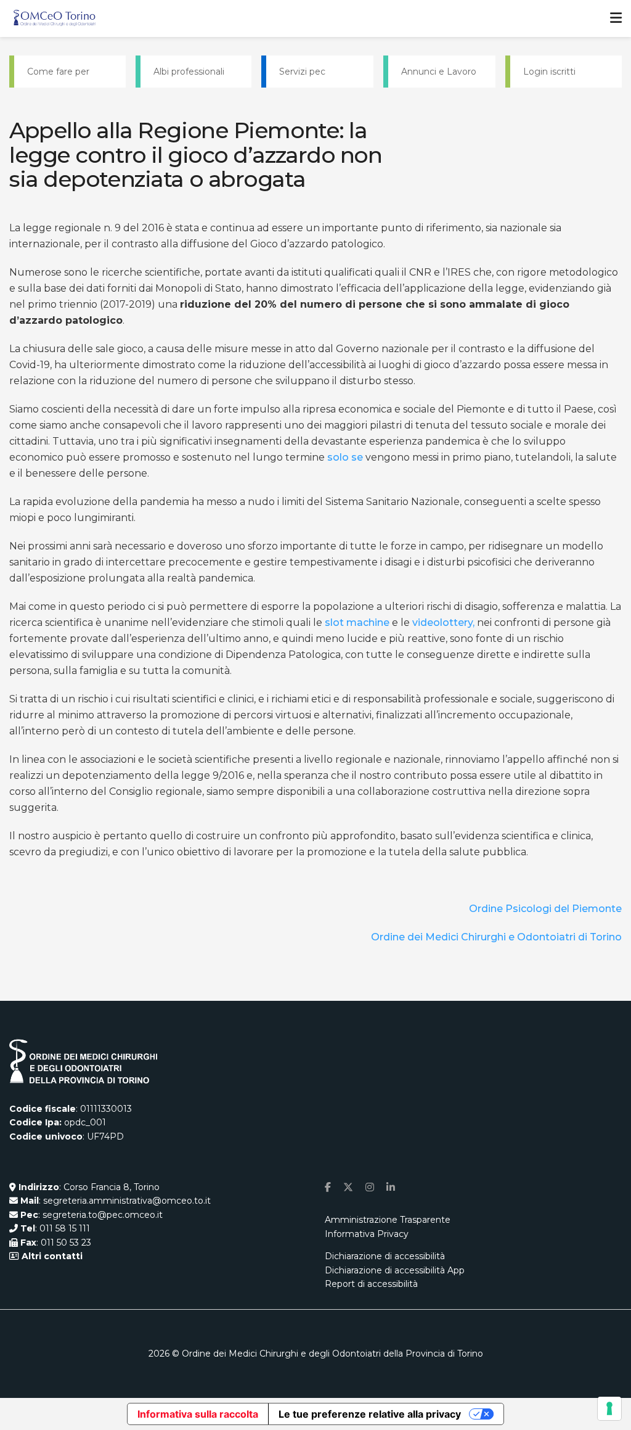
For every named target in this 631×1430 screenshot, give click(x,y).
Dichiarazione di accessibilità (385, 1256)
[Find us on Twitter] (348, 1187)
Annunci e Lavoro (438, 71)
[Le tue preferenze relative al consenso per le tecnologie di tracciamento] (609, 1408)
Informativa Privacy (367, 1233)
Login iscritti (549, 71)
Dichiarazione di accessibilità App (395, 1270)
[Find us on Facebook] (328, 1187)
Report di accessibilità (371, 1283)
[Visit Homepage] (54, 18)
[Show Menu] (616, 18)
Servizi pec (302, 71)
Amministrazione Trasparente (387, 1219)
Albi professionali (188, 71)
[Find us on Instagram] (369, 1187)
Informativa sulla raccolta (197, 1414)
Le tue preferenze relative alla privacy (370, 1414)
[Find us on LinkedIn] (390, 1187)
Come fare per (58, 71)
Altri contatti (51, 1256)
